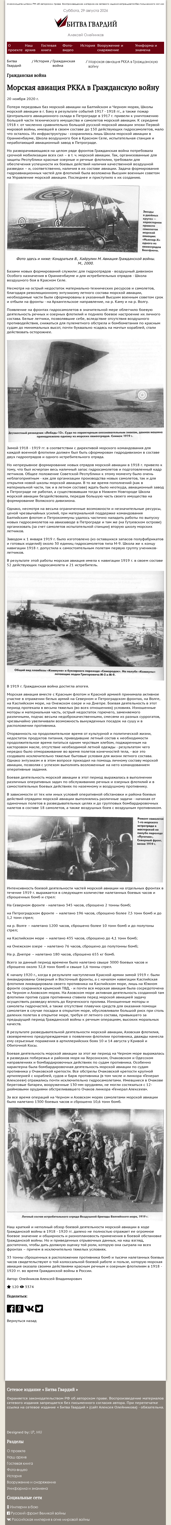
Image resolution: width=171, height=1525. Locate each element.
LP (32, 1432)
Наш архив (30, 48)
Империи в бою (23, 1506)
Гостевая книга (48, 48)
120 (15, 1287)
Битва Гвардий (14, 63)
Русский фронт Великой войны (38, 1513)
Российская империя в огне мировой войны (50, 1519)
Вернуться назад (22, 1321)
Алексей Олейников (86, 34)
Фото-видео (68, 48)
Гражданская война (64, 63)
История (87, 46)
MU (39, 1432)
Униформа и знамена (146, 48)
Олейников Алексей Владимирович (50, 1279)
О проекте (15, 48)
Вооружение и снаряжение (110, 48)
